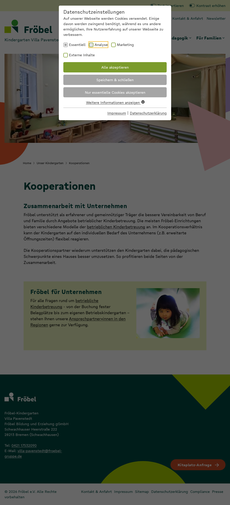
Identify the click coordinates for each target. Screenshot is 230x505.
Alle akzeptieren (115, 67)
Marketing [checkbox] (125, 44)
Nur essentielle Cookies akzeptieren (115, 92)
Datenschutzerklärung (148, 113)
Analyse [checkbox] (101, 44)
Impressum (116, 113)
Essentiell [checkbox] (77, 44)
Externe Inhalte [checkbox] (82, 54)
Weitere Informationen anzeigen (113, 102)
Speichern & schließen (115, 79)
